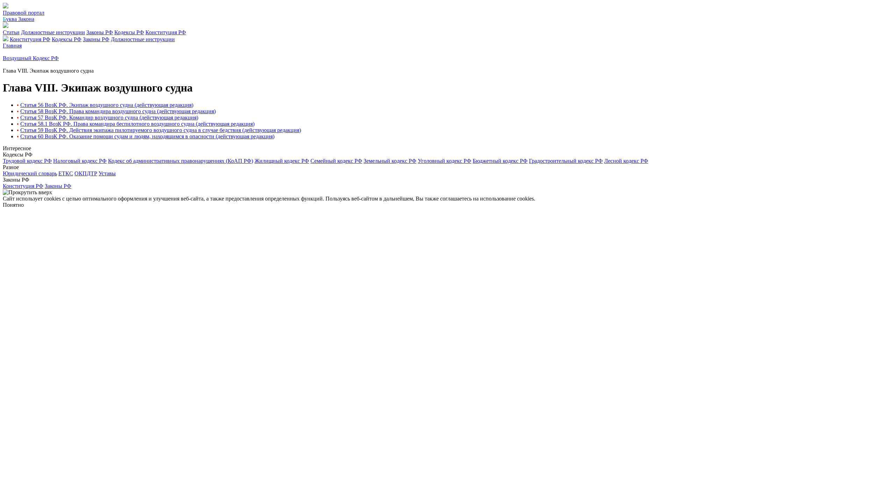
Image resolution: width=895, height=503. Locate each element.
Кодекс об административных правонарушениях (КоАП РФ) (180, 161)
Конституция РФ (165, 32)
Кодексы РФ (129, 32)
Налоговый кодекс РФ (80, 161)
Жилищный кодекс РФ (282, 161)
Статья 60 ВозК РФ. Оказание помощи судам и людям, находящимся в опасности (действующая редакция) (147, 136)
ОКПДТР (85, 173)
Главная (12, 46)
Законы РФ (99, 32)
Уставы (107, 173)
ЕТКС (65, 173)
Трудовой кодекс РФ (27, 161)
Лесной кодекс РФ (626, 161)
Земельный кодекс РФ (390, 161)
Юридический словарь (30, 173)
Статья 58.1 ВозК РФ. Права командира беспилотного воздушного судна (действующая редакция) (137, 124)
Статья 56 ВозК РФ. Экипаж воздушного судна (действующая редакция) (106, 105)
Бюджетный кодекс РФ (500, 161)
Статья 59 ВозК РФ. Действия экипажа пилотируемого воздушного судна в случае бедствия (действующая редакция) (160, 130)
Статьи (11, 32)
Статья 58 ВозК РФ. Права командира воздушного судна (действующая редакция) (118, 111)
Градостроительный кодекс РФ (566, 161)
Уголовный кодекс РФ (444, 161)
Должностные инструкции (53, 32)
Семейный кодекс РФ (336, 161)
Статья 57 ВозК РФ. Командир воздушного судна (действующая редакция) (109, 118)
